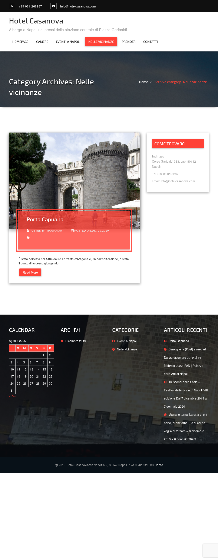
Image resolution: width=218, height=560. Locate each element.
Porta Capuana (45, 219)
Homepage (20, 42)
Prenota (128, 42)
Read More (30, 272)
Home (143, 82)
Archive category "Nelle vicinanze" (181, 82)
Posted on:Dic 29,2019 (91, 230)
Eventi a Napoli (68, 42)
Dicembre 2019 (75, 341)
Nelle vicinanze (101, 42)
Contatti (150, 42)
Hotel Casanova (36, 20)
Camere (42, 42)
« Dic (12, 396)
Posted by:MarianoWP (47, 230)
